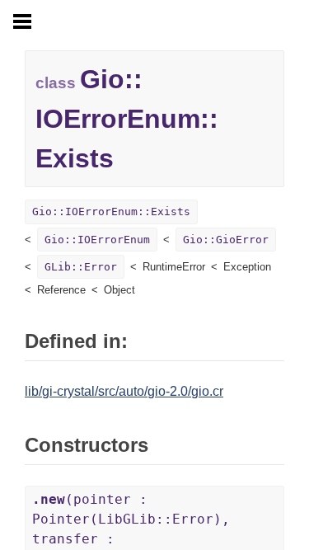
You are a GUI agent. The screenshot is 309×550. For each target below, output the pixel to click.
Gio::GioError (226, 239)
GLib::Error (80, 267)
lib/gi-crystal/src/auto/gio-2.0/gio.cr (124, 391)
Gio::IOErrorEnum (97, 239)
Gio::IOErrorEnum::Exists (111, 211)
